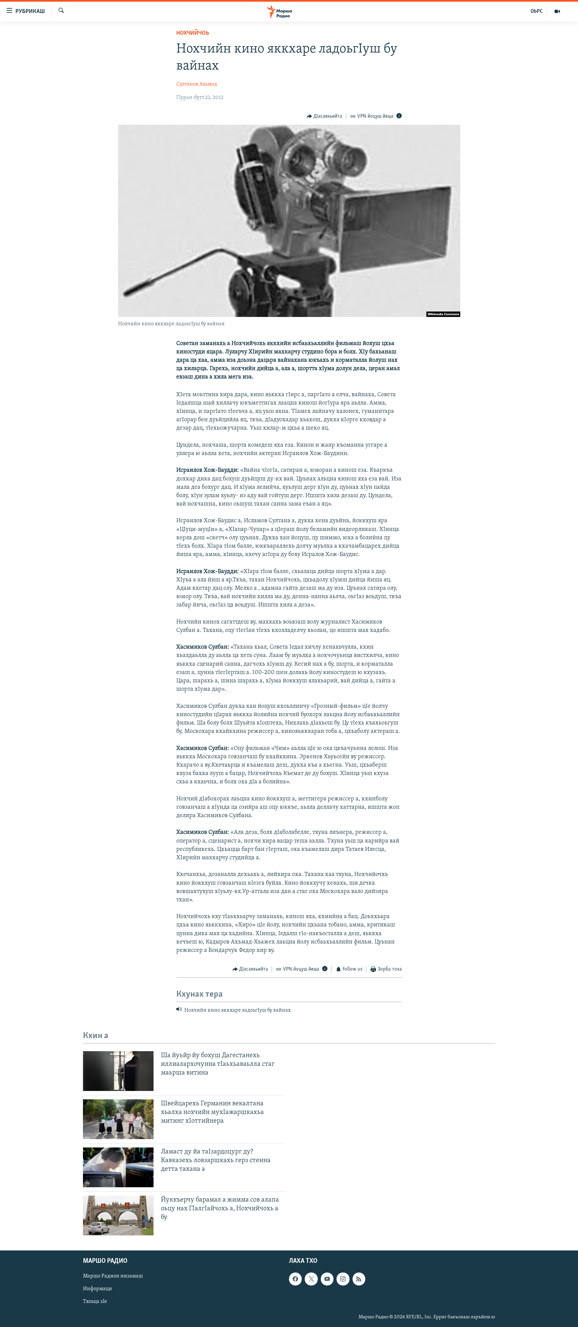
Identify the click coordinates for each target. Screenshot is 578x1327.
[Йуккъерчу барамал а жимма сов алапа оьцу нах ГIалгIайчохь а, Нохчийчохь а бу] (118, 1215)
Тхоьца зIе (95, 1302)
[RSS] (359, 1279)
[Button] (325, 116)
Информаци (97, 1289)
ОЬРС (537, 11)
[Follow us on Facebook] (295, 1279)
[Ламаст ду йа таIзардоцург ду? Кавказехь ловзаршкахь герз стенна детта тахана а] (118, 1167)
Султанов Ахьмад (196, 84)
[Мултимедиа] (557, 11)
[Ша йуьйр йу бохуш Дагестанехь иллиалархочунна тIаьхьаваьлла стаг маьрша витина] (118, 1071)
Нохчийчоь (192, 33)
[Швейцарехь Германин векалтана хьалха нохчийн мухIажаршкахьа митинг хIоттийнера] (118, 1119)
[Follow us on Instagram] (342, 1279)
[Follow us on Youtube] (327, 1279)
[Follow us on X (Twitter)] (311, 1279)
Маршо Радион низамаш (113, 1276)
